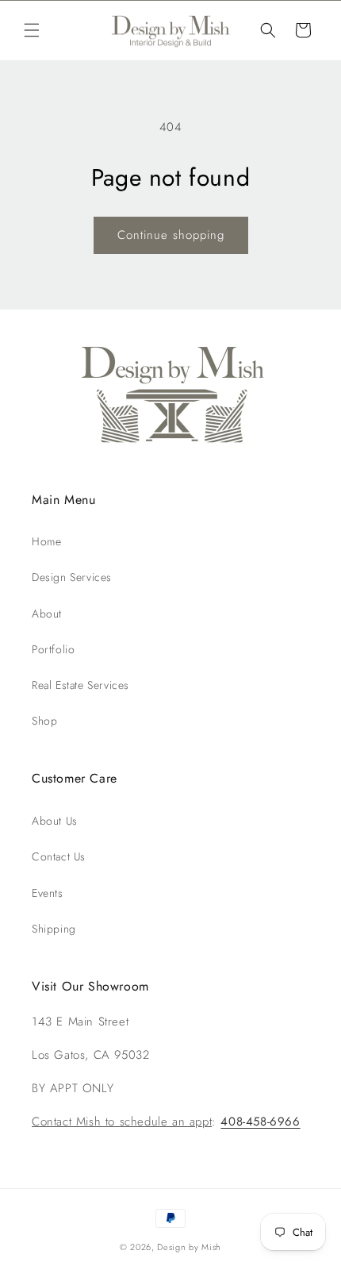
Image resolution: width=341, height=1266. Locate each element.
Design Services (72, 577)
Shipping (54, 929)
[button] (31, 30)
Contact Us (59, 856)
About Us (55, 821)
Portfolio (53, 649)
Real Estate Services (80, 685)
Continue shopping (170, 235)
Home (46, 541)
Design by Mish (189, 1247)
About (47, 613)
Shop (44, 721)
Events (47, 893)
